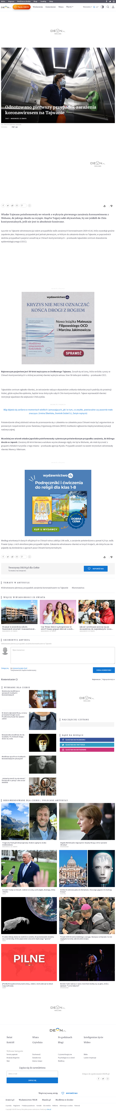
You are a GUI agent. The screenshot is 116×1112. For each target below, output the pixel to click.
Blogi (35, 1)
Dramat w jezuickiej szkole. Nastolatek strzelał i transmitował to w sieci (18, 629)
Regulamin (16, 1106)
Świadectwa (36, 1058)
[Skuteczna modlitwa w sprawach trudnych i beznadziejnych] (42, 699)
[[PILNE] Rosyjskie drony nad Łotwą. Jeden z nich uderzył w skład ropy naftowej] (29, 962)
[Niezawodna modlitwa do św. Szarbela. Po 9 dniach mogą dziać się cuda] (42, 743)
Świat (7, 118)
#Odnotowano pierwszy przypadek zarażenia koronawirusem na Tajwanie (34, 587)
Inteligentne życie (93, 1037)
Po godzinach (65, 1037)
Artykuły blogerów (13, 1058)
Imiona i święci (37, 1061)
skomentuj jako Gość (20, 668)
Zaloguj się (5, 668)
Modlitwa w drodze (23, 1)
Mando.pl (46, 1100)
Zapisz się (32, 1080)
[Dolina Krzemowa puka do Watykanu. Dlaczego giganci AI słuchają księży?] (87, 868)
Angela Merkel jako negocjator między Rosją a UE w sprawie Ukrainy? (83, 844)
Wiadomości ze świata (18, 118)
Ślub (8, 1061)
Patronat (77, 1106)
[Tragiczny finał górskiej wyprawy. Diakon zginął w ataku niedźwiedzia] (29, 821)
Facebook (106, 1)
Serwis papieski (12, 1054)
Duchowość (36, 1054)
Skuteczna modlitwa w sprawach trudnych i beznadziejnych (11, 693)
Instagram (114, 1)
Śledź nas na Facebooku (75, 740)
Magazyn (11, 1)
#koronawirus (78, 587)
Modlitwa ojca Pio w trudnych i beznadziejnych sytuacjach (14, 757)
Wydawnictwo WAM (28, 1100)
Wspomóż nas (98, 569)
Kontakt (39, 1106)
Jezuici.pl (10, 1100)
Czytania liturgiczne (65, 1054)
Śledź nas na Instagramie (75, 750)
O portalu (9, 1106)
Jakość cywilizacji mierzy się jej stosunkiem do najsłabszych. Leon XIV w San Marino (96, 629)
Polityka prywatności (28, 1106)
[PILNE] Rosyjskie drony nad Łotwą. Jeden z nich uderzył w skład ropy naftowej (27, 985)
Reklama (55, 1106)
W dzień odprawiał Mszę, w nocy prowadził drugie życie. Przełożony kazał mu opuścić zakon (14, 716)
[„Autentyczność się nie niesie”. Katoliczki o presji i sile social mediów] (42, 786)
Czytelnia (37, 1042)
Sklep (51, 1)
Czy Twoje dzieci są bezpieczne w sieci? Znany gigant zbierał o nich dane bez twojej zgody (56, 629)
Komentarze (51, 7)
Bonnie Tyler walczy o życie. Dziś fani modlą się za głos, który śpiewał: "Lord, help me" (84, 985)
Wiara (60, 7)
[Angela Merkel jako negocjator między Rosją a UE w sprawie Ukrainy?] (87, 821)
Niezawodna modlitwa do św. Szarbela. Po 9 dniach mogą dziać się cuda (13, 737)
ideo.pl (49, 1109)
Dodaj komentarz (104, 670)
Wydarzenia (38, 7)
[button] (102, 7)
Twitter (110, 1)
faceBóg (43, 1)
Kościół (63, 894)
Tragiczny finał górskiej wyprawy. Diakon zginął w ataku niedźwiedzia (24, 844)
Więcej (69, 7)
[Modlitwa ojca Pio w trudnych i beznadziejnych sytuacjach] (42, 765)
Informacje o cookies (66, 1106)
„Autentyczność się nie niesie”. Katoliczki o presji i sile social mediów (14, 780)
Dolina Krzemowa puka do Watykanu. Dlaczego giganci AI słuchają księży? (86, 891)
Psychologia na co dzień (66, 1058)
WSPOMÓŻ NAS (72, 1093)
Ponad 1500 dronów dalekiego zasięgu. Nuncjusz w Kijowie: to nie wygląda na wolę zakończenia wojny (86, 938)
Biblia (3, 1)
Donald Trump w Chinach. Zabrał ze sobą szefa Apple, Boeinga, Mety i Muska (28, 891)
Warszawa (87, 7)
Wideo (87, 1042)
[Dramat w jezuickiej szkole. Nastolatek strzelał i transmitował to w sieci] (19, 612)
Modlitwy (61, 1061)
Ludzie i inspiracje (90, 1058)
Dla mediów (47, 1106)
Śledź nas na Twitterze (75, 745)
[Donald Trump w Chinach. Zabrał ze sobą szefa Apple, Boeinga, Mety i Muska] (29, 868)
